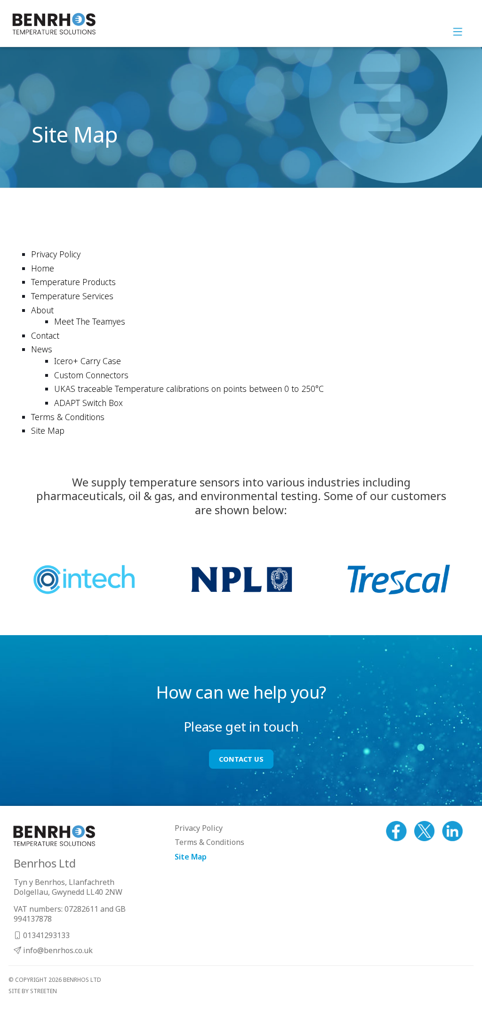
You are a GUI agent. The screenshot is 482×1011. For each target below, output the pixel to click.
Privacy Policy (55, 254)
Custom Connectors (91, 375)
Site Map (47, 430)
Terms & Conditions (67, 416)
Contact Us (241, 759)
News (41, 349)
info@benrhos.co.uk (57, 950)
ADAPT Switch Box (88, 402)
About (42, 310)
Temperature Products (73, 281)
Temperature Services (72, 296)
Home (42, 268)
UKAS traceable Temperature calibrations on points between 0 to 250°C (189, 388)
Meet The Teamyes (89, 321)
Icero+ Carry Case (87, 360)
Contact (45, 335)
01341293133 (45, 935)
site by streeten (32, 991)
